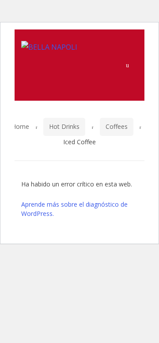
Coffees (117, 126)
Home (20, 126)
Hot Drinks (64, 126)
